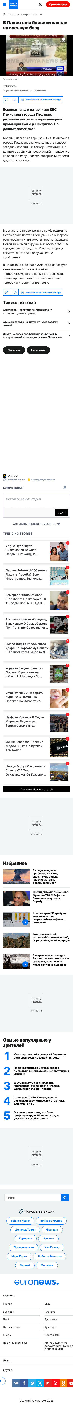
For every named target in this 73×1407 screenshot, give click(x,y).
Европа (7, 1303)
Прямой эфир (58, 4)
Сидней (25, 1265)
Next (6, 1319)
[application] (36, 55)
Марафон (47, 1265)
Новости (14, 14)
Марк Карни (19, 1256)
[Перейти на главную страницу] (13, 4)
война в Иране (20, 1220)
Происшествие (24, 1247)
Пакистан (37, 14)
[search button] (65, 1197)
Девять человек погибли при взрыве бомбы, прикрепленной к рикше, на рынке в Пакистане (32, 335)
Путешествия (11, 1327)
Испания (48, 1238)
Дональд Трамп (25, 1229)
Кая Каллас (52, 1247)
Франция (52, 1229)
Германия (25, 1238)
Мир (25, 14)
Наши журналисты (15, 1342)
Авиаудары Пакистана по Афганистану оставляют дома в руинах (27, 311)
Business (8, 1311)
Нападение (38, 350)
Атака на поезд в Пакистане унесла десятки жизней (30, 323)
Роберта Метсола (50, 1256)
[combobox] (36, 1197)
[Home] (4, 14)
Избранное (15, 863)
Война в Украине (51, 1220)
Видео (7, 1334)
